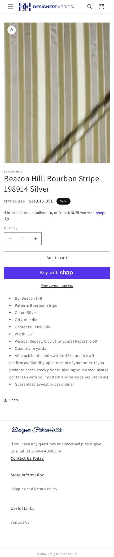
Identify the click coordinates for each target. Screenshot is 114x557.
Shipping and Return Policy (34, 488)
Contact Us (20, 522)
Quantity (10, 228)
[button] (10, 6)
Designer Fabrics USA (62, 554)
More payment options (57, 285)
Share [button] (14, 400)
